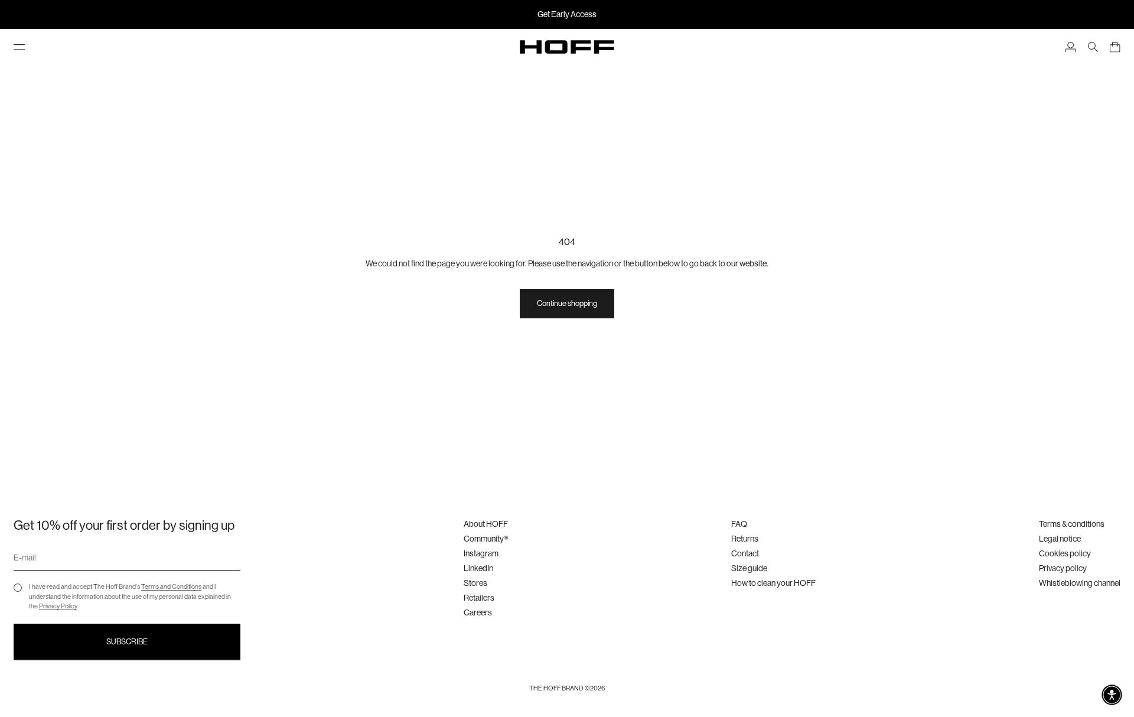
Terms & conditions (1071, 524)
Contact (745, 553)
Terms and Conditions (171, 587)
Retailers (479, 597)
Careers (478, 612)
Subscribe (127, 641)
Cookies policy (1065, 553)
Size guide (749, 568)
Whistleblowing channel (1079, 583)
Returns (744, 538)
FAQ (739, 524)
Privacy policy (1063, 568)
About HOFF (486, 524)
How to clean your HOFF (773, 583)
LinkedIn (478, 568)
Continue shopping (567, 303)
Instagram (481, 553)
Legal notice (1060, 538)
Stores (475, 583)
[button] (1112, 695)
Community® (486, 538)
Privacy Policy (58, 606)
